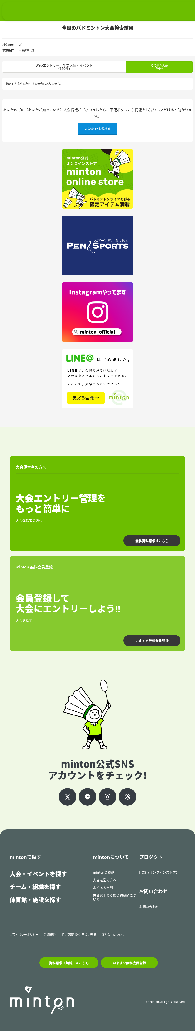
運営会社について (113, 934)
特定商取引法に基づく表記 (79, 934)
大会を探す (24, 620)
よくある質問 (103, 887)
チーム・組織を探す (35, 886)
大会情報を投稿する (97, 129)
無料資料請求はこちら (152, 540)
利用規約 (50, 934)
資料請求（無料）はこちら (69, 962)
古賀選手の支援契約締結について (114, 897)
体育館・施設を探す (35, 899)
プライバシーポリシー (24, 934)
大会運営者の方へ (29, 520)
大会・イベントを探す (38, 873)
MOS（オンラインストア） (159, 872)
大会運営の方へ (104, 880)
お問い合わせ (149, 906)
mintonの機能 (103, 872)
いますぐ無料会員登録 (152, 640)
